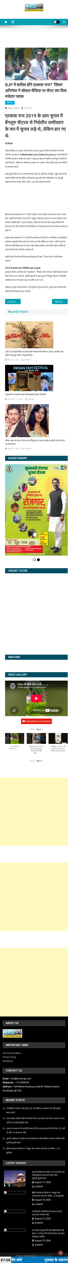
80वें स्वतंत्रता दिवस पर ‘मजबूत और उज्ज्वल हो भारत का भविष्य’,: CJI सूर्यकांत (33, 1111)
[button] (39, 690)
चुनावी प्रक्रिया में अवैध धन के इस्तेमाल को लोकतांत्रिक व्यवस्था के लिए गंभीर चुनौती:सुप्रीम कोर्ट (35, 1101)
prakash (28, 108)
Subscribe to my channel (38, 681)
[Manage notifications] (60, 1252)
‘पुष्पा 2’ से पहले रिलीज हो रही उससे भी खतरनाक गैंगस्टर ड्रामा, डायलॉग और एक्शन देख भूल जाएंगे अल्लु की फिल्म (34, 353)
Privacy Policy (9, 1017)
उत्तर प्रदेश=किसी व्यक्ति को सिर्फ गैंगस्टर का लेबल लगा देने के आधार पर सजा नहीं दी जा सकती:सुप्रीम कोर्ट (35, 1081)
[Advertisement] (34, 772)
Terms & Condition (12, 1013)
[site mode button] (57, 22)
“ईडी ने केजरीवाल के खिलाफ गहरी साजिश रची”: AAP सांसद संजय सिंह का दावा (61, 302)
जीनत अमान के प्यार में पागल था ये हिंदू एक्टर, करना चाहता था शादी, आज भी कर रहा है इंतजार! (35, 442)
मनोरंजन (10, 102)
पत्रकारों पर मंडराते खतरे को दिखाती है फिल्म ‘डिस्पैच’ (25, 394)
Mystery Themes (44, 1217)
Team (43, 1220)
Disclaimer (8, 1021)
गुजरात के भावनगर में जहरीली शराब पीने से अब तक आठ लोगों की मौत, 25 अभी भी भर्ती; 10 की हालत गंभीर (35, 1091)
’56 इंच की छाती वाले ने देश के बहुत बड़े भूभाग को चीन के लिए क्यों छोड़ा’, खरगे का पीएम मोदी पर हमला (15, 302)
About (34, 1220)
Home (25, 1220)
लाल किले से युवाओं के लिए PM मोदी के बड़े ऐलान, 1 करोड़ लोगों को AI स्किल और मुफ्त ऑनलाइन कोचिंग (48, 1194)
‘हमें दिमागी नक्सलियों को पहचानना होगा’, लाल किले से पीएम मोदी (47, 1174)
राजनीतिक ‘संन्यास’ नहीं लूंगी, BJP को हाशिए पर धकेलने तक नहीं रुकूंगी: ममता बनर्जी (33, 1071)
